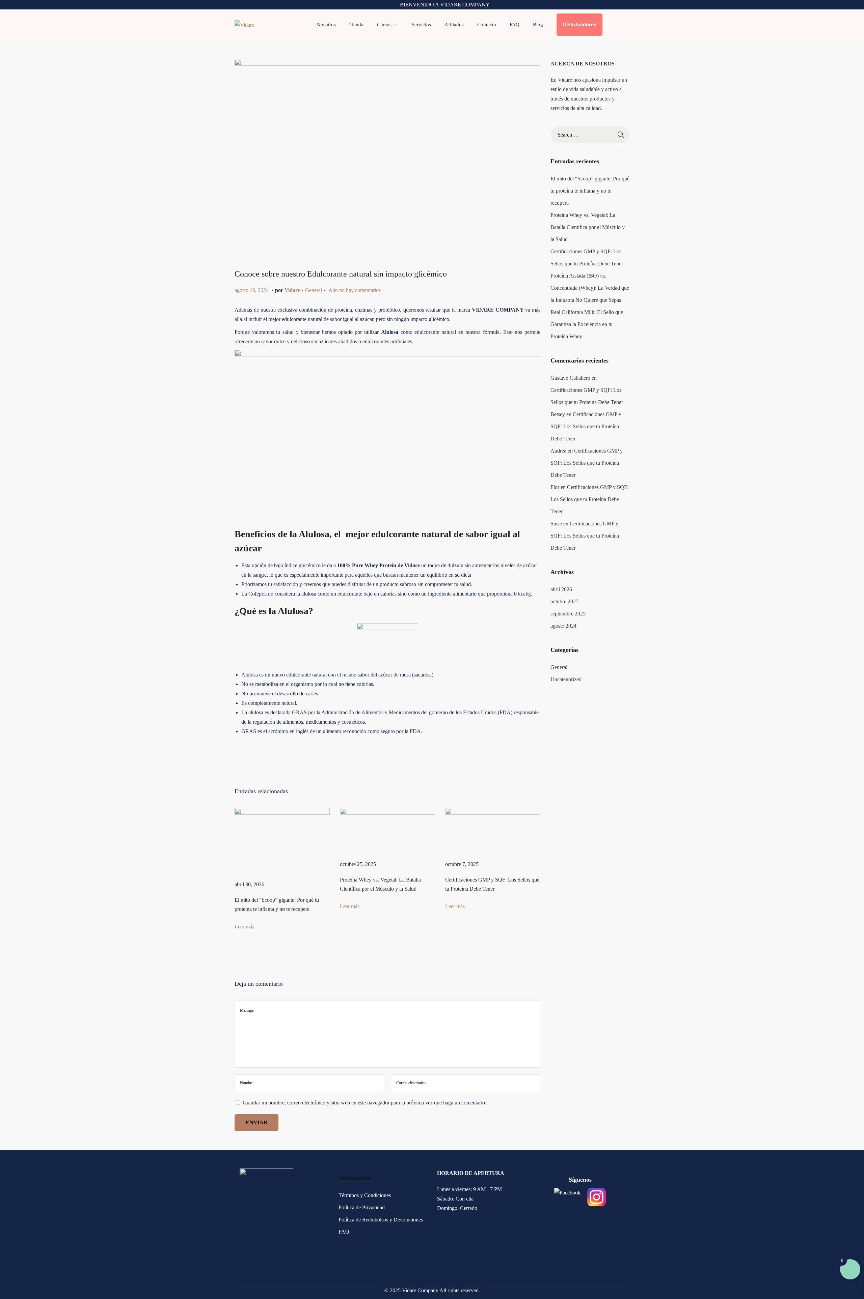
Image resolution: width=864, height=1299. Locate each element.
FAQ (344, 1232)
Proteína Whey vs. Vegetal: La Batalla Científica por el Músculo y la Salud (587, 227)
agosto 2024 (563, 626)
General (313, 290)
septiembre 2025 (568, 613)
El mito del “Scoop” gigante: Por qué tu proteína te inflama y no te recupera (589, 191)
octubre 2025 (564, 601)
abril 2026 (561, 589)
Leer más (244, 926)
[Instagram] (596, 1197)
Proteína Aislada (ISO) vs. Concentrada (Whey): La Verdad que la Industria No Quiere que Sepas (589, 288)
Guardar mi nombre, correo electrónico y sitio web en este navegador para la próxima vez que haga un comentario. (364, 1102)
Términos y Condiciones (365, 1195)
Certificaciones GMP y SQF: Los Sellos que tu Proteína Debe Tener (585, 426)
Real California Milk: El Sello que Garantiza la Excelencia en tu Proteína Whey (586, 324)
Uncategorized (566, 679)
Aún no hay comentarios (354, 290)
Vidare (292, 290)
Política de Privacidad (362, 1207)
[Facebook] (567, 1197)
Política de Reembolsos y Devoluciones (381, 1219)
